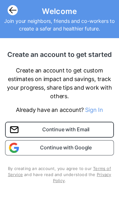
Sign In (94, 109)
